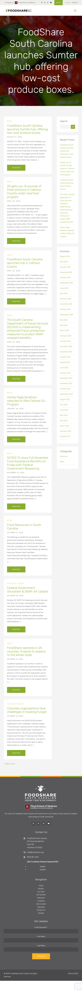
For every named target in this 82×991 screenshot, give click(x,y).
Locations (41, 901)
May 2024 (64, 320)
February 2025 (65, 299)
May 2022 (64, 415)
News (9, 121)
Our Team (41, 892)
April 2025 (64, 293)
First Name (41, 936)
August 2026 (65, 256)
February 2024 (65, 336)
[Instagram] (47, 2)
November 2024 (66, 304)
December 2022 (66, 378)
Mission (41, 889)
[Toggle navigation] (75, 10)
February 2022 (65, 431)
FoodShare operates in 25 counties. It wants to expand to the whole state (26, 651)
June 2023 (64, 368)
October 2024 (65, 309)
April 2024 (64, 325)
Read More (16, 168)
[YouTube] (51, 2)
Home (41, 886)
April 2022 (64, 421)
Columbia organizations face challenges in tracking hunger (27, 710)
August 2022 (65, 399)
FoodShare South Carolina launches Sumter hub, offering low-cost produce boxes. (27, 129)
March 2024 (64, 330)
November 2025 (66, 272)
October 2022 (65, 389)
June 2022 (64, 410)
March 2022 (64, 426)
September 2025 (66, 283)
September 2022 (66, 394)
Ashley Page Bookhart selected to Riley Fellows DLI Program (26, 401)
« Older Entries (9, 764)
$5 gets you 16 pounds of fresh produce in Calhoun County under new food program (24, 191)
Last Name (41, 946)
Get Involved (41, 904)
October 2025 (65, 278)
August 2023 (65, 362)
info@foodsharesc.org (35, 852)
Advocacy (12, 583)
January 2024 (65, 341)
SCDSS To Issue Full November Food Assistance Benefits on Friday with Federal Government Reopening (27, 463)
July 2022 (64, 405)
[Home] (18, 10)
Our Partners (41, 895)
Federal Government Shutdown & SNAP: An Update (27, 589)
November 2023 (66, 352)
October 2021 (65, 436)
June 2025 (64, 288)
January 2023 (65, 373)
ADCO (76, 973)
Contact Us (41, 910)
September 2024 (66, 315)
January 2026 (65, 267)
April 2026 (64, 262)
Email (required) (41, 927)
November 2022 (66, 383)
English (67, 3)
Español (74, 3)
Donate (58, 3)
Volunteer (41, 907)
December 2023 (66, 346)
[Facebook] (41, 2)
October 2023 (65, 357)
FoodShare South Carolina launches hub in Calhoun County (24, 263)
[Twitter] (44, 2)
